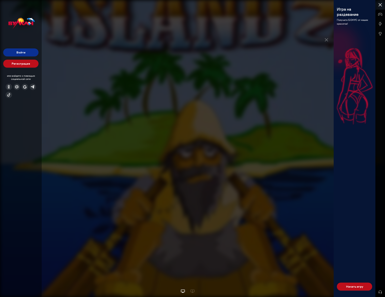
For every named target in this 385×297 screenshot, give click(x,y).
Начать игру (354, 286)
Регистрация (21, 63)
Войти (20, 52)
